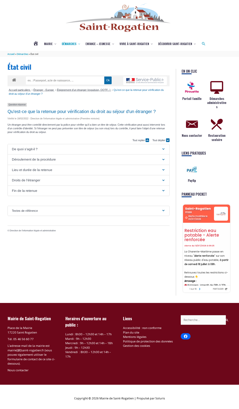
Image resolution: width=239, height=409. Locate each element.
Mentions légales (134, 337)
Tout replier (139, 140)
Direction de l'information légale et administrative (33, 230)
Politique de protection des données (148, 341)
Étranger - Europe (43, 89)
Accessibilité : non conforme (142, 328)
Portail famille (192, 98)
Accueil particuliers (20, 89)
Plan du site (131, 332)
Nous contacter (192, 135)
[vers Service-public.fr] (145, 81)
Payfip (192, 180)
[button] (203, 44)
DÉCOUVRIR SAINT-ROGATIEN (175, 44)
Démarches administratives (216, 102)
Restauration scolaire (217, 137)
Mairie (48, 44)
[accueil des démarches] (14, 79)
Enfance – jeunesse (98, 44)
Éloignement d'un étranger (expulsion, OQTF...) (84, 89)
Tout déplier (159, 140)
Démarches (69, 44)
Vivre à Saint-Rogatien (134, 44)
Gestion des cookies (136, 346)
